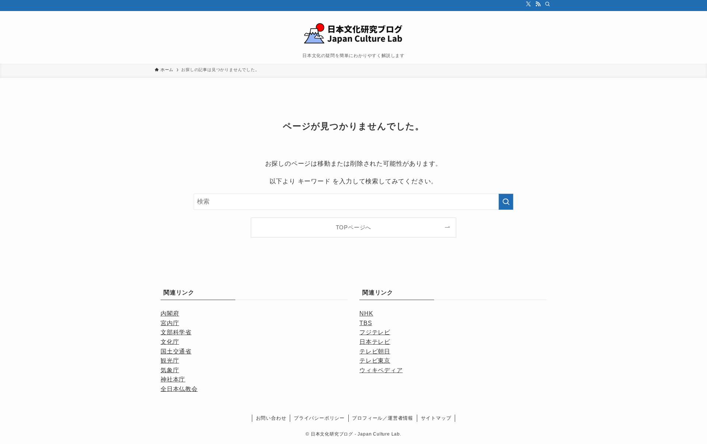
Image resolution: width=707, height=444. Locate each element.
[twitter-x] (528, 4)
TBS (365, 323)
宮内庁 (170, 323)
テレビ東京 (374, 360)
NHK (366, 313)
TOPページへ (354, 227)
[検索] (547, 4)
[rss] (538, 4)
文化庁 (170, 342)
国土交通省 (176, 351)
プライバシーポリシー (319, 418)
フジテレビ (374, 332)
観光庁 (170, 360)
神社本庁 (173, 379)
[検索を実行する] (506, 202)
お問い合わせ (271, 418)
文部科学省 (176, 332)
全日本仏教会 (179, 389)
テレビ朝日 (374, 351)
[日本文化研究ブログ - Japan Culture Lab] (353, 33)
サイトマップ (436, 418)
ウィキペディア (381, 370)
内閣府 (170, 313)
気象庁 (170, 370)
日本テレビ (374, 342)
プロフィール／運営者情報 (382, 418)
